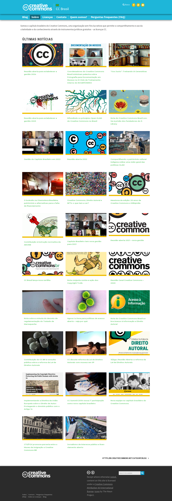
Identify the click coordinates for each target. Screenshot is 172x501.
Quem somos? (78, 17)
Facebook (133, 5)
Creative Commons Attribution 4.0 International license (100, 488)
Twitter (138, 5)
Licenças (47, 17)
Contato (61, 17)
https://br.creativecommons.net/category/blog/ (124, 458)
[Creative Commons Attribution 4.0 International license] (91, 472)
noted (113, 476)
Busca (127, 5)
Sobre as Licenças (34, 497)
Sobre (35, 17)
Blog (25, 17)
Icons (97, 491)
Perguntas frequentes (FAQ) (108, 17)
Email (143, 5)
